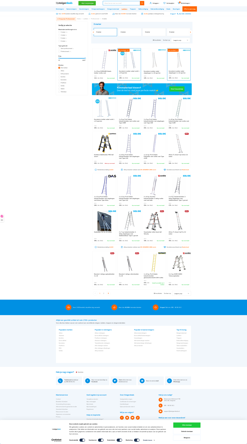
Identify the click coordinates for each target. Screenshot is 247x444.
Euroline (63, 76)
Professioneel (95, 19)
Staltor (63, 88)
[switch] (101, 440)
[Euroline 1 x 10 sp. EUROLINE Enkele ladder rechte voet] (104, 60)
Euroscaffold (62, 340)
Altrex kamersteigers (140, 333)
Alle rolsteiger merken (101, 345)
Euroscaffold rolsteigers (102, 335)
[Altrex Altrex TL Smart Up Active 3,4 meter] (179, 143)
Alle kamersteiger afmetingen (143, 343)
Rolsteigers (60, 9)
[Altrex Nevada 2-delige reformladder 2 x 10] (129, 263)
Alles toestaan (187, 425)
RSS (60, 348)
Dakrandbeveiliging (157, 9)
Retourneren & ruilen (62, 411)
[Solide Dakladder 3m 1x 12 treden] (104, 221)
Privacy (58, 417)
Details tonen (147, 440)
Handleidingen (124, 404)
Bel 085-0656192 (180, 14)
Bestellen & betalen (62, 401)
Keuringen (176, 9)
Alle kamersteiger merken (141, 340)
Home (79, 19)
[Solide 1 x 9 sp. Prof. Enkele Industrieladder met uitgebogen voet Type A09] (154, 108)
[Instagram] (127, 418)
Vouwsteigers (138, 338)
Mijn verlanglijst (91, 401)
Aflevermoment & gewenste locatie (66, 406)
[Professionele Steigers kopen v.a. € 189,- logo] (64, 3)
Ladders (124, 9)
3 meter (104, 19)
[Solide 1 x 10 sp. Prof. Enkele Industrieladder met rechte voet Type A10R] (179, 108)
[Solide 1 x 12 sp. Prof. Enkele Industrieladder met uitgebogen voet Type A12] (129, 185)
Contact (58, 399)
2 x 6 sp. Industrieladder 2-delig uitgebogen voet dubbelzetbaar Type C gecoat (178, 198)
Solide (62, 85)
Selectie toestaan (187, 431)
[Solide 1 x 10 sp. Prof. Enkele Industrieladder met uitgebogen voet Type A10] (129, 143)
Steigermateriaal (113, 9)
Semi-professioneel (67, 48)
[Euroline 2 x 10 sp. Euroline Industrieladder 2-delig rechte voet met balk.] (154, 185)
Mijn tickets (90, 404)
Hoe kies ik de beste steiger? (95, 419)
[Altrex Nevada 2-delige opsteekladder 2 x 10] (104, 263)
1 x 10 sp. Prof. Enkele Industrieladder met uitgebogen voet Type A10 (129, 156)
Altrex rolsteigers (100, 333)
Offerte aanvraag (189, 9)
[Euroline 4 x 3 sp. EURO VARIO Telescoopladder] (179, 263)
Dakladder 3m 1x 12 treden (103, 232)
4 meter (64, 35)
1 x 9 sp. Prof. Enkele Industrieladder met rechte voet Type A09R (129, 121)
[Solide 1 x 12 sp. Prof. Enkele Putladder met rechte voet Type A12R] (154, 143)
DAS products (65, 73)
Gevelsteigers (84, 9)
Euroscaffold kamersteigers (142, 335)
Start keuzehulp (177, 89)
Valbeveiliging (143, 9)
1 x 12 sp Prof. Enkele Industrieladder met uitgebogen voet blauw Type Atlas (104, 198)
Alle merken (64, 68)
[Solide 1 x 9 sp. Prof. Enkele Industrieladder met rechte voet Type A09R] (129, 108)
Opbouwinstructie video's (127, 406)
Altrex (62, 71)
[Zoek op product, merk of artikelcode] (142, 3)
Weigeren (187, 437)
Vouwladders (180, 348)
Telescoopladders (181, 345)
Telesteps (63, 91)
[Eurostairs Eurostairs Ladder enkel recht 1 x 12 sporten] (104, 108)
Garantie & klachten (62, 409)
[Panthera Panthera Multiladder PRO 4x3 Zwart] (104, 143)
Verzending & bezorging (63, 404)
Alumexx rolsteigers (101, 340)
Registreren (90, 409)
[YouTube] (132, 418)
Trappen (133, 9)
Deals (168, 9)
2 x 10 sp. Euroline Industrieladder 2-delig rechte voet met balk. (153, 198)
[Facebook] (122, 418)
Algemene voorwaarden (63, 414)
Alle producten (99, 350)
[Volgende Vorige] (108, 293)
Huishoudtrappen (181, 350)
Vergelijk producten (92, 399)
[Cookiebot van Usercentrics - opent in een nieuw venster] (56, 440)
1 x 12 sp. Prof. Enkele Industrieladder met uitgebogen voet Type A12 (129, 198)
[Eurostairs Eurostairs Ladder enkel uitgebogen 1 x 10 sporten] (154, 60)
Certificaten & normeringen (128, 401)
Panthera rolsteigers (101, 338)
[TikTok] (138, 418)
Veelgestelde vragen (126, 399)
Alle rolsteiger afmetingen (102, 348)
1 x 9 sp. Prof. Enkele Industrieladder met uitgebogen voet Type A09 (154, 121)
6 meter (64, 41)
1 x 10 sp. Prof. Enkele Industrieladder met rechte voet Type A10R (179, 121)
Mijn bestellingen (92, 406)
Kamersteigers (71, 9)
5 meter (64, 38)
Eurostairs (63, 79)
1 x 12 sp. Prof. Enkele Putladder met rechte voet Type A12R (154, 156)
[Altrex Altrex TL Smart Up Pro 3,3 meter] (179, 221)
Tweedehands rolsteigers (102, 343)
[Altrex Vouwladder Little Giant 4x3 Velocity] (154, 221)
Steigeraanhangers (98, 9)
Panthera (63, 82)
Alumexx (61, 335)
